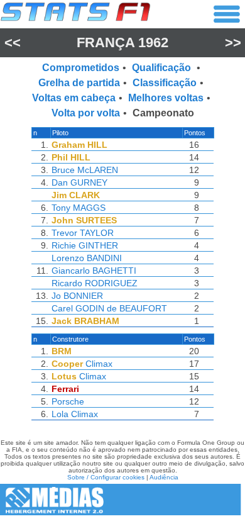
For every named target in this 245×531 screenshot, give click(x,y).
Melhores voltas (166, 97)
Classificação (165, 82)
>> (233, 42)
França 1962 (122, 42)
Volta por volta (86, 113)
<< (12, 42)
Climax (98, 364)
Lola (60, 414)
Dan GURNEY (79, 182)
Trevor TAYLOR (83, 233)
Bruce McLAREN (85, 170)
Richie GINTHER (85, 245)
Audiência (164, 477)
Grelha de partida (79, 82)
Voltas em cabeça (74, 97)
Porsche (68, 401)
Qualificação (162, 67)
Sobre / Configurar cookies (105, 477)
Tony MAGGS (79, 208)
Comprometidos (80, 67)
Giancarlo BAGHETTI (94, 271)
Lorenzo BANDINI (87, 258)
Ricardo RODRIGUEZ (95, 283)
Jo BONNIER (77, 296)
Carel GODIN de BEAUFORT (109, 308)
